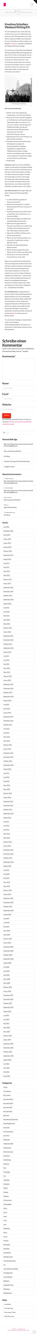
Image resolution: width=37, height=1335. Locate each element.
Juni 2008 (6, 971)
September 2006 (8, 1056)
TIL (4, 1265)
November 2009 (8, 902)
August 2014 (7, 700)
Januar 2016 (7, 632)
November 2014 (8, 688)
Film (4, 1168)
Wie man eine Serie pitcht (12, 500)
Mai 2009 (6, 926)
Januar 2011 (7, 846)
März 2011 (6, 838)
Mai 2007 (6, 1023)
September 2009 (8, 910)
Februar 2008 (7, 987)
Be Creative (7, 1095)
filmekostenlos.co (9, 512)
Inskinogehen (7, 1204)
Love (4, 1224)
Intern (5, 1208)
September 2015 (8, 648)
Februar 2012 (7, 793)
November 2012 (8, 757)
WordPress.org (9, 1316)
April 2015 (6, 668)
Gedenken (6, 1180)
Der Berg (7, 456)
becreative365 (7, 1107)
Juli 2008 (6, 967)
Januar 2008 (7, 991)
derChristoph (8, 488)
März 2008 (6, 983)
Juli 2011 (6, 821)
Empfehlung (7, 1160)
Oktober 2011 (7, 809)
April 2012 (6, 785)
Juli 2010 (6, 870)
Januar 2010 (7, 894)
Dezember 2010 (8, 850)
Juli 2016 (6, 607)
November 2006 (8, 1047)
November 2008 (8, 951)
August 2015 (7, 652)
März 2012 (6, 789)
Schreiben (6, 1248)
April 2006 (6, 1076)
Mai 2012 (6, 781)
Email (5, 394)
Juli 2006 (6, 1064)
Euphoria (6, 1164)
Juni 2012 (6, 777)
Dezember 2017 (8, 555)
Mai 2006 (6, 1072)
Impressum (21, 1329)
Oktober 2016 (7, 595)
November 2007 (8, 999)
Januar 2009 (7, 942)
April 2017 (6, 571)
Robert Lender (8, 478)
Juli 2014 (6, 704)
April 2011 (6, 833)
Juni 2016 (6, 611)
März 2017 (6, 575)
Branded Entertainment (10, 1119)
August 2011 (7, 817)
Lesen (5, 1216)
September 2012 (8, 765)
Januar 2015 (7, 680)
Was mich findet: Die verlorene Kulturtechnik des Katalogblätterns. (18, 445)
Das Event (6, 1127)
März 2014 (6, 708)
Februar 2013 (7, 745)
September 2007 (8, 1007)
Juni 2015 (6, 660)
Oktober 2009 (7, 906)
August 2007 (7, 1011)
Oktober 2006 (7, 1051)
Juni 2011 (6, 825)
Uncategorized (7, 1273)
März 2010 (6, 886)
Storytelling (7, 1252)
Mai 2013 (6, 733)
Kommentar (9, 356)
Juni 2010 (6, 874)
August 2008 (7, 963)
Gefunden (6, 1184)
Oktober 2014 (7, 692)
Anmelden (8, 1304)
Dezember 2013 (8, 716)
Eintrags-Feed (9, 1308)
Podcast (5, 1240)
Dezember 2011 (8, 801)
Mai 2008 (6, 975)
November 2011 (8, 805)
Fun (4, 1176)
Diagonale (6, 1139)
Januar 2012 (7, 797)
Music (5, 1232)
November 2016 (8, 591)
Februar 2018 (7, 551)
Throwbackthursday (9, 1261)
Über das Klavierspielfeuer (12, 451)
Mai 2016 (6, 615)
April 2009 (6, 930)
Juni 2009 (6, 922)
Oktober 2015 (7, 644)
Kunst (5, 1212)
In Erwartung (7, 1200)
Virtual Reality (7, 1277)
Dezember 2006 (8, 1043)
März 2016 (6, 624)
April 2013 (6, 737)
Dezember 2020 (8, 531)
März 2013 (6, 741)
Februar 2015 (7, 676)
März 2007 (6, 1031)
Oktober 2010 (7, 858)
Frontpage (6, 1172)
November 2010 (8, 854)
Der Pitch (6, 1135)
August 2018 (7, 547)
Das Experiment (8, 1131)
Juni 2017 (6, 563)
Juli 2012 (6, 773)
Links (5, 1220)
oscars (5, 1236)
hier (11, 43)
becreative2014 (8, 1099)
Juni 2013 (6, 728)
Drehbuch (6, 1156)
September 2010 (8, 862)
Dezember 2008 (8, 947)
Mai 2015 (6, 664)
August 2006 (7, 1060)
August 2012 (7, 769)
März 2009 (6, 934)
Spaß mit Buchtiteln (10, 507)
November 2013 (8, 720)
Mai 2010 (6, 878)
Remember (6, 1244)
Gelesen (5, 1192)
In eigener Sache (9, 466)
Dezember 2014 (8, 684)
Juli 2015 (6, 656)
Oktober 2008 (7, 955)
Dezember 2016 (8, 587)
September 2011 (8, 813)
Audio (5, 1087)
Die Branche (7, 1148)
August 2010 (7, 866)
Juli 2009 (6, 918)
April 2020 (6, 535)
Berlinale (6, 1115)
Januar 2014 (7, 712)
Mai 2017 (6, 567)
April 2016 (6, 619)
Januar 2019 (7, 543)
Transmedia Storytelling (10, 1269)
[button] (32, 4)
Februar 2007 (7, 1035)
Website (6, 404)
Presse (14, 1329)
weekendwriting (8, 1285)
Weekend (6, 1281)
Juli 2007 (6, 1015)
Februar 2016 (7, 628)
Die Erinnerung (8, 1152)
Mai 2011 (6, 829)
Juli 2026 (6, 527)
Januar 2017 (7, 583)
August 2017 (7, 559)
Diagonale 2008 (8, 1143)
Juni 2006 (6, 1068)
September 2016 (8, 599)
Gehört (5, 1188)
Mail (13, 313)
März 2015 (6, 672)
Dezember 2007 (8, 995)
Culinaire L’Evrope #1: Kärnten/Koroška (17, 461)
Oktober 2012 (7, 761)
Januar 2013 (7, 749)
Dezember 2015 (8, 636)
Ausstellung (7, 1091)
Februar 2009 (7, 938)
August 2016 (7, 603)
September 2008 (8, 959)
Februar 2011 (7, 842)
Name (6, 383)
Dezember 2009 (8, 898)
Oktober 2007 (7, 1003)
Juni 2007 (6, 1019)
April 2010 (6, 882)
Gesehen (6, 1196)
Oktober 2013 (7, 724)
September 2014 (8, 696)
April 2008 (6, 979)
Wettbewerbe (7, 1293)
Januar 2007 (7, 1039)
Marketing (6, 1228)
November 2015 (8, 640)
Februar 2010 (7, 890)
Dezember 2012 (8, 753)
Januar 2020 (7, 539)
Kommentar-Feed (10, 1312)
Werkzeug (6, 1289)
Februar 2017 (7, 579)
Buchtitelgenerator (9, 1123)
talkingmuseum (8, 1257)
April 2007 (6, 1027)
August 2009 (7, 914)
